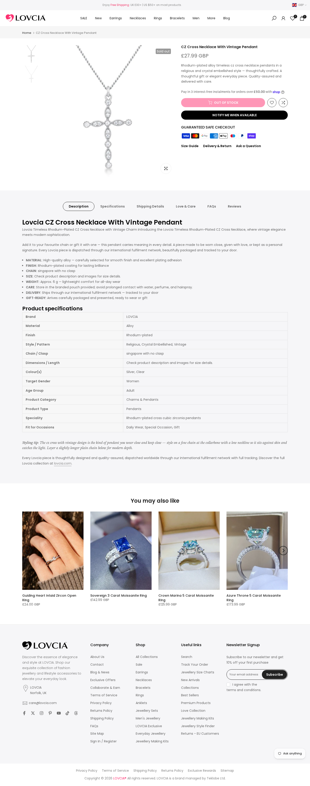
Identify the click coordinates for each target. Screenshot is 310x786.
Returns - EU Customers (200, 734)
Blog (226, 18)
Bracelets (177, 18)
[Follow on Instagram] (41, 713)
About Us (97, 657)
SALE (83, 18)
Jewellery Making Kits (152, 741)
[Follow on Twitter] (33, 713)
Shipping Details (150, 206)
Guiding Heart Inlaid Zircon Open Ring (49, 597)
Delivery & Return (217, 146)
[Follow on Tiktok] (67, 713)
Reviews (234, 206)
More (211, 18)
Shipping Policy (102, 718)
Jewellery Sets (147, 711)
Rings (158, 18)
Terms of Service (103, 695)
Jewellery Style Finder (198, 726)
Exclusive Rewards (202, 771)
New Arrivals (190, 680)
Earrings (116, 18)
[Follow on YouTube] (59, 713)
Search (186, 657)
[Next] (283, 550)
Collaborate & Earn (105, 688)
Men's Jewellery (148, 718)
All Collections (147, 657)
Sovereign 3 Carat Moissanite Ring (118, 595)
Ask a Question (248, 146)
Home (26, 32)
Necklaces (138, 18)
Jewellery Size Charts (197, 672)
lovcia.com (62, 463)
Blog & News (99, 672)
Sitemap (227, 771)
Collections (190, 688)
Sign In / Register (103, 741)
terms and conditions (243, 690)
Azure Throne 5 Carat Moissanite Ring (253, 597)
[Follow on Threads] (76, 713)
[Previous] (26, 550)
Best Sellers (190, 695)
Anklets (141, 703)
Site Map (97, 734)
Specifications (112, 206)
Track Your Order (194, 664)
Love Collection (193, 711)
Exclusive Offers (103, 680)
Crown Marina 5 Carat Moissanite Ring (186, 597)
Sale (139, 664)
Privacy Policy (101, 703)
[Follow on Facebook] (24, 713)
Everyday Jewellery (150, 734)
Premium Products (196, 703)
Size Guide (190, 146)
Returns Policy (101, 711)
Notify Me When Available (234, 115)
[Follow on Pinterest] (50, 713)
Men (196, 18)
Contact (97, 664)
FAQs (211, 206)
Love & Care (186, 206)
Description (79, 206)
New (98, 18)
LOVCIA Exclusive (149, 726)
